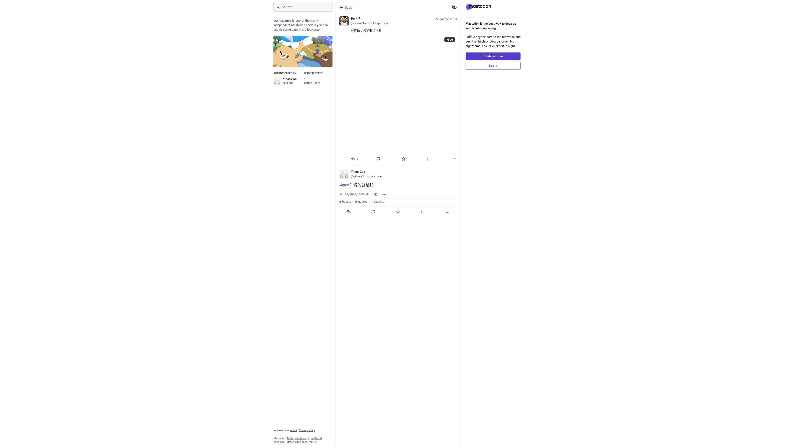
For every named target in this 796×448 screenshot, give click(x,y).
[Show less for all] (454, 7)
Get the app (302, 438)
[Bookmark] (428, 158)
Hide (450, 39)
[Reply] (348, 211)
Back (348, 8)
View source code (296, 441)
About (293, 430)
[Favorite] (403, 158)
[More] (454, 158)
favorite (377, 201)
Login (493, 66)
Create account (493, 56)
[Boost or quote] (378, 158)
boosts (345, 201)
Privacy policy (307, 430)
